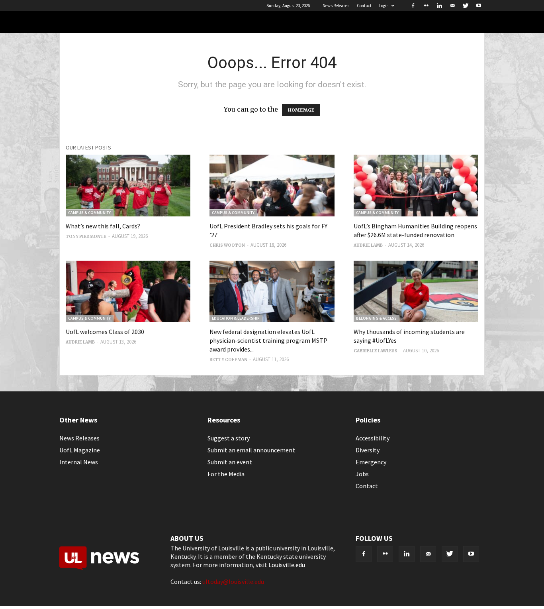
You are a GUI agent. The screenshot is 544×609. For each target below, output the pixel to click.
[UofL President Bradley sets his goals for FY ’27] (271, 185)
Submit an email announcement (251, 450)
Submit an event (229, 462)
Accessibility (372, 438)
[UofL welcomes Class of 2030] (128, 291)
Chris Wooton (227, 245)
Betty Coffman (228, 359)
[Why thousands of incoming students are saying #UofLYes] (416, 291)
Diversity (368, 450)
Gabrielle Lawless (375, 351)
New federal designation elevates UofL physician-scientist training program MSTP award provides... (268, 340)
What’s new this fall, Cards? (103, 226)
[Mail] (452, 5)
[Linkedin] (439, 5)
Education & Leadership (236, 318)
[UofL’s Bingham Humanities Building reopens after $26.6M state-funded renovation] (416, 185)
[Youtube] (479, 5)
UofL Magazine (79, 450)
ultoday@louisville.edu (233, 581)
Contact (364, 5)
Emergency (371, 462)
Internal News (78, 462)
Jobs (362, 474)
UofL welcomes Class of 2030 (105, 332)
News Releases (336, 5)
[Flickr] (426, 5)
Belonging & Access (376, 318)
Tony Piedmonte (86, 236)
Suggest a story (228, 438)
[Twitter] (466, 5)
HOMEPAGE (301, 110)
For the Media (226, 474)
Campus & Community (89, 212)
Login (384, 5)
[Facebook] (413, 5)
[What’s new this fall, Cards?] (128, 185)
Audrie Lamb (368, 245)
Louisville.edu (286, 565)
